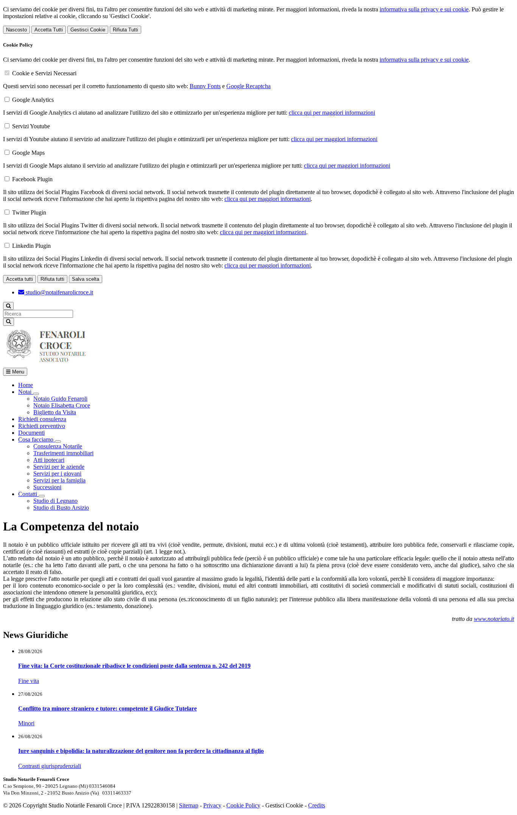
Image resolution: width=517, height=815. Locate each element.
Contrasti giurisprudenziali (49, 766)
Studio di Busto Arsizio (61, 507)
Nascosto (16, 30)
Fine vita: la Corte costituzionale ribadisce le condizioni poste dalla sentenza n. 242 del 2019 (134, 666)
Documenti (31, 432)
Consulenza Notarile (57, 446)
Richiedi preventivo (41, 426)
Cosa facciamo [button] (36, 439)
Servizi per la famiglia (59, 480)
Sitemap (188, 805)
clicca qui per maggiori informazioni (332, 112)
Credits (316, 805)
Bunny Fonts (205, 86)
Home (25, 385)
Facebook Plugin (32, 179)
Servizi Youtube (31, 126)
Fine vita (28, 681)
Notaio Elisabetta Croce (61, 405)
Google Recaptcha (248, 86)
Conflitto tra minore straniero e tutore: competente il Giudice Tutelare (107, 708)
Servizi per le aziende (58, 466)
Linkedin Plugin (31, 246)
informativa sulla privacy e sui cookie (424, 9)
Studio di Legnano (55, 501)
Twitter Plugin (29, 212)
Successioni (47, 487)
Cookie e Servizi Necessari (44, 73)
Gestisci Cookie (87, 30)
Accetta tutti (19, 279)
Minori (26, 723)
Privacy (212, 805)
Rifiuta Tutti (125, 30)
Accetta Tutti (48, 30)
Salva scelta (85, 279)
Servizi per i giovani (57, 473)
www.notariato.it (494, 619)
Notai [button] (25, 392)
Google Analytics (33, 99)
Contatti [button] (28, 494)
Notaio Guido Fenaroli (60, 398)
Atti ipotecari (48, 460)
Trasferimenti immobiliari (63, 453)
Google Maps (28, 152)
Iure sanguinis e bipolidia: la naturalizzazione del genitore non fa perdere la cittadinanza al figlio (141, 751)
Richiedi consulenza (42, 419)
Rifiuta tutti (52, 279)
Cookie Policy (243, 805)
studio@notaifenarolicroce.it (58, 292)
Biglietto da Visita (54, 412)
